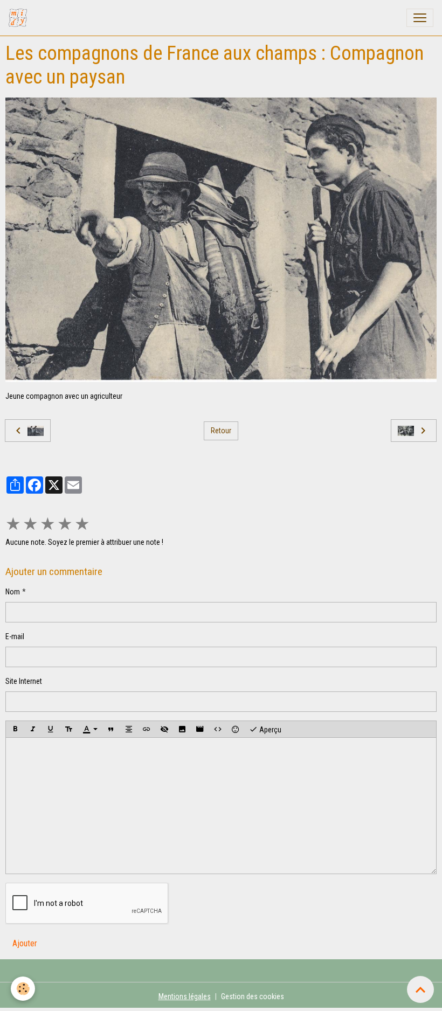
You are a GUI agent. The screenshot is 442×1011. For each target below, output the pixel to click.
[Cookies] (23, 989)
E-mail (14, 636)
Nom (12, 591)
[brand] (20, 18)
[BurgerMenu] (419, 18)
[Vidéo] (200, 729)
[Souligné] (51, 729)
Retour (221, 430)
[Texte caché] (164, 729)
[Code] (218, 729)
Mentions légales (184, 996)
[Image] (182, 729)
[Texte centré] (129, 729)
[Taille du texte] (68, 729)
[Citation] (111, 729)
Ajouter (24, 943)
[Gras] (15, 729)
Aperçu (269, 729)
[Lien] (146, 729)
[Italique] (33, 729)
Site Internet (23, 681)
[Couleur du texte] (90, 729)
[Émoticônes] (235, 729)
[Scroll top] (420, 989)
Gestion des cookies (252, 996)
